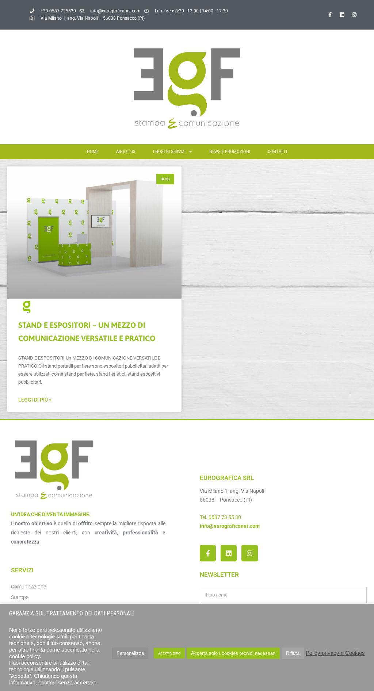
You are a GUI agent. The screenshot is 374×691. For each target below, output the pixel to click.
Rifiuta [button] (292, 653)
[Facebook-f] (330, 14)
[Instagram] (354, 14)
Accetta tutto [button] (169, 653)
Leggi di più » (34, 400)
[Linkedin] (342, 14)
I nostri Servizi (169, 151)
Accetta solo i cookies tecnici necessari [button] (233, 653)
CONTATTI (277, 151)
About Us (126, 151)
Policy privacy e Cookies (335, 653)
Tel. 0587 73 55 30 (220, 517)
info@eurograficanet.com (230, 526)
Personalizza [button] (130, 653)
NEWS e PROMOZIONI (229, 151)
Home (93, 151)
